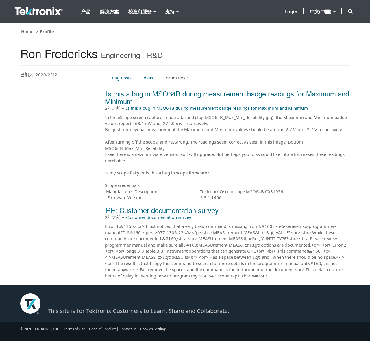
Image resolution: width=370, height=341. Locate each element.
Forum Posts (176, 78)
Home (27, 31)
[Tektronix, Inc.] (38, 9)
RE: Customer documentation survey (162, 210)
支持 (170, 11)
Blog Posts (121, 78)
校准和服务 (140, 11)
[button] (350, 11)
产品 (85, 11)
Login (290, 11)
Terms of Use (74, 329)
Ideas (147, 78)
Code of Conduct (102, 329)
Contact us (127, 329)
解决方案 (109, 11)
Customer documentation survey (158, 217)
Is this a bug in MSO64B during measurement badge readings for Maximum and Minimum (227, 97)
